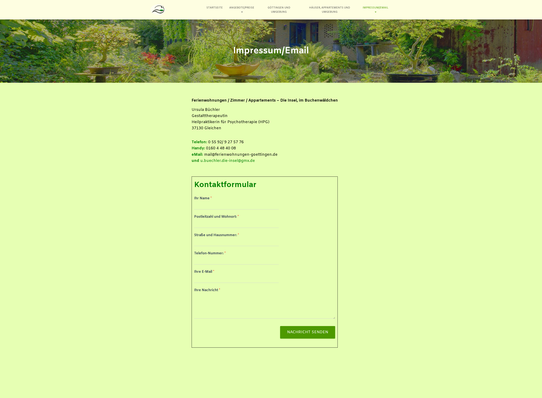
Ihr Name (203, 198)
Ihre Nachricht (207, 290)
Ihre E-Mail (204, 272)
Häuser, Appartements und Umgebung (329, 10)
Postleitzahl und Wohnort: (216, 217)
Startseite (214, 8)
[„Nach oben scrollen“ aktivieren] (533, 389)
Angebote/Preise (241, 8)
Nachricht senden (307, 332)
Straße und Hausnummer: (216, 235)
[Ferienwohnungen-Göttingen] (158, 9)
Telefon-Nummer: (210, 253)
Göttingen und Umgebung (279, 10)
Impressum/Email (375, 8)
